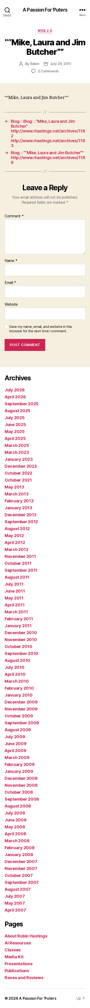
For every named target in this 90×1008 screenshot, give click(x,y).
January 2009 (19, 771)
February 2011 (19, 618)
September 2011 (21, 570)
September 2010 (21, 653)
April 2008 (15, 833)
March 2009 (17, 757)
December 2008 (21, 778)
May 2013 (14, 487)
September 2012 (21, 521)
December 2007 (21, 861)
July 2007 (15, 896)
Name (11, 261)
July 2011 (14, 584)
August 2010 (17, 660)
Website (11, 304)
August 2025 (17, 410)
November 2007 (21, 868)
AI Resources (18, 942)
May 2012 (14, 535)
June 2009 (16, 743)
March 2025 (17, 445)
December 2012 (20, 514)
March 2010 (17, 681)
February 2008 (20, 847)
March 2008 (17, 840)
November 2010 (21, 639)
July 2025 (15, 417)
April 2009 (15, 750)
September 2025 (22, 403)
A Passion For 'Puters (45, 9)
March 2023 (17, 452)
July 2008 (15, 813)
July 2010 (14, 667)
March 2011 (16, 611)
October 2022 (18, 473)
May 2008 (15, 826)
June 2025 (15, 424)
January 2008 (19, 854)
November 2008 (21, 785)
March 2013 (16, 494)
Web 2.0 (45, 31)
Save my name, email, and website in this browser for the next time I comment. (40, 329)
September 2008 (22, 799)
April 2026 (15, 396)
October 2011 (18, 563)
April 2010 (15, 674)
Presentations (19, 963)
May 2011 (14, 598)
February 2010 (19, 688)
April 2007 (15, 910)
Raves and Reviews (24, 977)
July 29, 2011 (60, 63)
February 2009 (20, 764)
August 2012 (17, 528)
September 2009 (22, 722)
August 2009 (18, 729)
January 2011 (18, 625)
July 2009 (15, 736)
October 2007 (19, 875)
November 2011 (20, 556)
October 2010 (18, 646)
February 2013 (19, 500)
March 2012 (16, 549)
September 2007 (22, 882)
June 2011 (15, 591)
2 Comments (48, 71)
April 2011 (14, 604)
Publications (17, 970)
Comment (14, 216)
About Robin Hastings (26, 936)
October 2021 (18, 480)
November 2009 (21, 709)
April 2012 (15, 542)
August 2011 (17, 577)
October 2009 (19, 715)
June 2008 (16, 819)
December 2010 (21, 632)
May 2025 (15, 431)
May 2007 (15, 903)
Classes (13, 949)
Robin (34, 63)
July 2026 (15, 389)
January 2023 (19, 459)
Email (10, 283)
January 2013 (18, 507)
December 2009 (21, 702)
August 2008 (18, 806)
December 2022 (21, 466)
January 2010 (19, 695)
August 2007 (18, 889)
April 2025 (15, 438)
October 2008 (19, 792)
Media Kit (14, 956)
